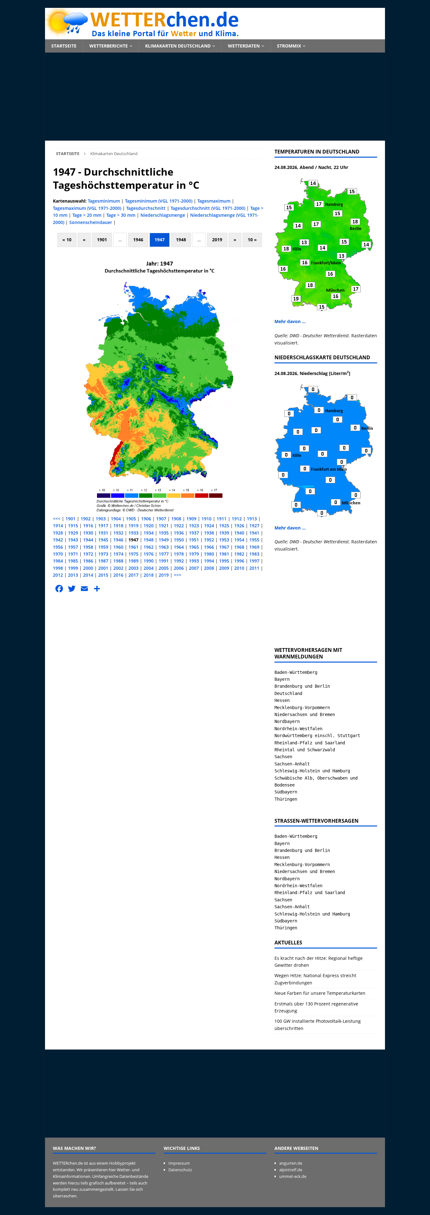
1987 (103, 561)
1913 (252, 519)
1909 (191, 519)
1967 (224, 547)
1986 (88, 561)
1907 (161, 519)
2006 (179, 568)
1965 (194, 547)
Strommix (289, 46)
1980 (209, 554)
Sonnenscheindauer (90, 222)
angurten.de (290, 1163)
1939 (224, 533)
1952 (209, 540)
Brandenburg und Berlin (302, 686)
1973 (103, 554)
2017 (133, 575)
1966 (209, 547)
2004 (149, 568)
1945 (103, 540)
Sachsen (283, 756)
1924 (209, 526)
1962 (149, 547)
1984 (58, 561)
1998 (58, 568)
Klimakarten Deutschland (178, 46)
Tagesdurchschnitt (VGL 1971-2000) (208, 208)
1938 (209, 533)
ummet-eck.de (292, 1176)
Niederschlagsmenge (162, 215)
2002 (118, 568)
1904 (116, 519)
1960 (118, 547)
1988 (118, 561)
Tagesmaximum (213, 201)
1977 (164, 554)
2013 (73, 575)
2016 (118, 575)
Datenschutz (180, 1170)
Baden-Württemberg (295, 672)
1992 (179, 561)
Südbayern (285, 791)
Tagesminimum (104, 201)
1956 (58, 547)
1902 (86, 519)
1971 (73, 554)
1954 (239, 540)
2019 (217, 240)
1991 (164, 561)
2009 (224, 568)
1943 (73, 540)
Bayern (282, 679)
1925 (224, 526)
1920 (149, 526)
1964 (179, 547)
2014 (88, 575)
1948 (181, 240)
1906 (146, 519)
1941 (254, 533)
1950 (179, 540)
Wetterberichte (108, 46)
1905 (131, 519)
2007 (194, 568)
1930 (88, 533)
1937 (194, 533)
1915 (73, 526)
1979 (194, 554)
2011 (254, 568)
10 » (252, 240)
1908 (176, 519)
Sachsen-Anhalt (292, 763)
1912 (237, 519)
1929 (73, 533)
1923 (194, 526)
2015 (103, 575)
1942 (58, 540)
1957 (73, 547)
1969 (254, 547)
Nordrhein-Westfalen (298, 728)
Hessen (282, 700)
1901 (102, 240)
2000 (88, 568)
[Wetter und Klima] (215, 36)
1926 (239, 526)
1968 (239, 547)
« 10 (66, 240)
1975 (133, 554)
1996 (239, 561)
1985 (73, 561)
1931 (103, 533)
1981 (224, 554)
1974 (118, 554)
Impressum (179, 1163)
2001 (103, 568)
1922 (179, 526)
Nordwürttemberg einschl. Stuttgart (317, 735)
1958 (88, 547)
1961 (133, 547)
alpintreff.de (290, 1170)
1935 (164, 533)
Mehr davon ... (290, 321)
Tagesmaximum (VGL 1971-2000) (87, 208)
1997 (254, 561)
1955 (254, 540)
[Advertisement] (215, 97)
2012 (58, 575)
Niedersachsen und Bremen (304, 714)
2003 (133, 568)
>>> (177, 575)
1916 (88, 526)
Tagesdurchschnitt (146, 208)
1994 (209, 561)
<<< (56, 519)
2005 (164, 568)
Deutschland (288, 693)
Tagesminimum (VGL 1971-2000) (158, 201)
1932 (118, 533)
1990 (149, 561)
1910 (206, 519)
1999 (73, 568)
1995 (224, 561)
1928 (58, 533)
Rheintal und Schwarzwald (304, 749)
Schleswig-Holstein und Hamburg (312, 770)
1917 (103, 526)
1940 (239, 533)
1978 (179, 554)
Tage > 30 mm (120, 215)
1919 (133, 526)
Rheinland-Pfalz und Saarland (309, 742)
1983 (254, 554)
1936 (179, 533)
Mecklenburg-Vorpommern (302, 707)
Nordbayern (287, 721)
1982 (239, 554)
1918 (118, 526)
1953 (224, 540)
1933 (133, 533)
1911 (222, 519)
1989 (133, 561)
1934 (149, 533)
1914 (58, 526)
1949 (164, 540)
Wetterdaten (244, 46)
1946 (138, 240)
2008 (209, 568)
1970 (58, 554)
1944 (88, 540)
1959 (103, 547)
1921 (164, 526)
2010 (239, 568)
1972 (88, 554)
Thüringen (285, 799)
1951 (194, 540)
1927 (254, 526)
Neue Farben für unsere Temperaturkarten (319, 993)
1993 (194, 561)
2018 (149, 575)
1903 (101, 519)
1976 (149, 554)
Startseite (63, 46)
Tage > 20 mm (86, 215)
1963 (164, 547)
